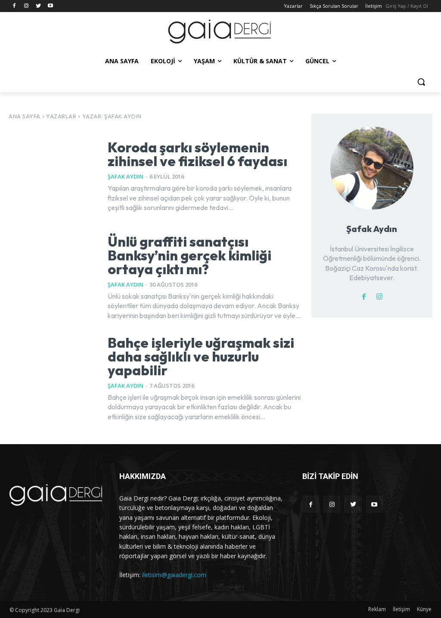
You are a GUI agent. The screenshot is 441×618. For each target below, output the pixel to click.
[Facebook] (14, 6)
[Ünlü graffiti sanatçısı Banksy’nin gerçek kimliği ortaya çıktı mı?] (53, 277)
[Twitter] (38, 6)
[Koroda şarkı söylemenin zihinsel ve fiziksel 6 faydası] (53, 176)
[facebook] (363, 295)
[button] (421, 81)
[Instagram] (26, 6)
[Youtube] (50, 6)
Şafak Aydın (125, 176)
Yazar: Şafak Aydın (112, 116)
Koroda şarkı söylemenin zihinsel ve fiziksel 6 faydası (197, 154)
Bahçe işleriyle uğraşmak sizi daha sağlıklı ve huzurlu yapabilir (201, 356)
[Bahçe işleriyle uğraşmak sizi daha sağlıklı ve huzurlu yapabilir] (53, 378)
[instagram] (379, 295)
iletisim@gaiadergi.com (174, 575)
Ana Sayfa (24, 116)
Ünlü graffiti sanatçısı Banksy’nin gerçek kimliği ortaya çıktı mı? (189, 255)
